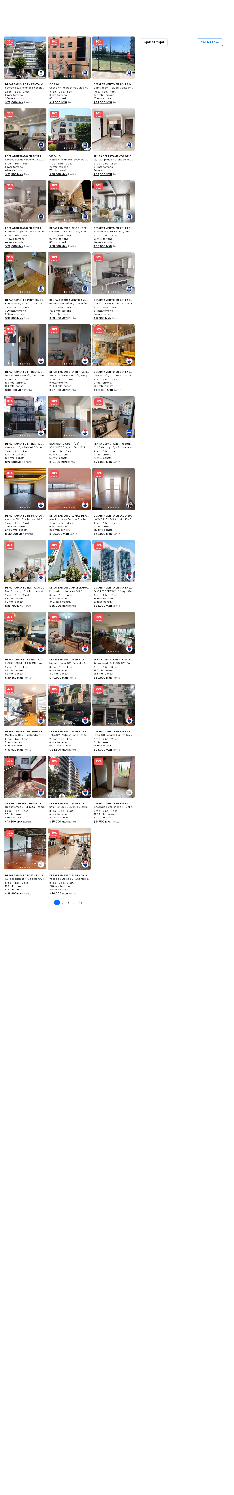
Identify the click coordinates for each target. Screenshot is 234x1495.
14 (80, 903)
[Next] (86, 901)
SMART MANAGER (217, 7)
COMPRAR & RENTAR (80, 7)
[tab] (20, 76)
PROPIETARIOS (119, 7)
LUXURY (102, 7)
